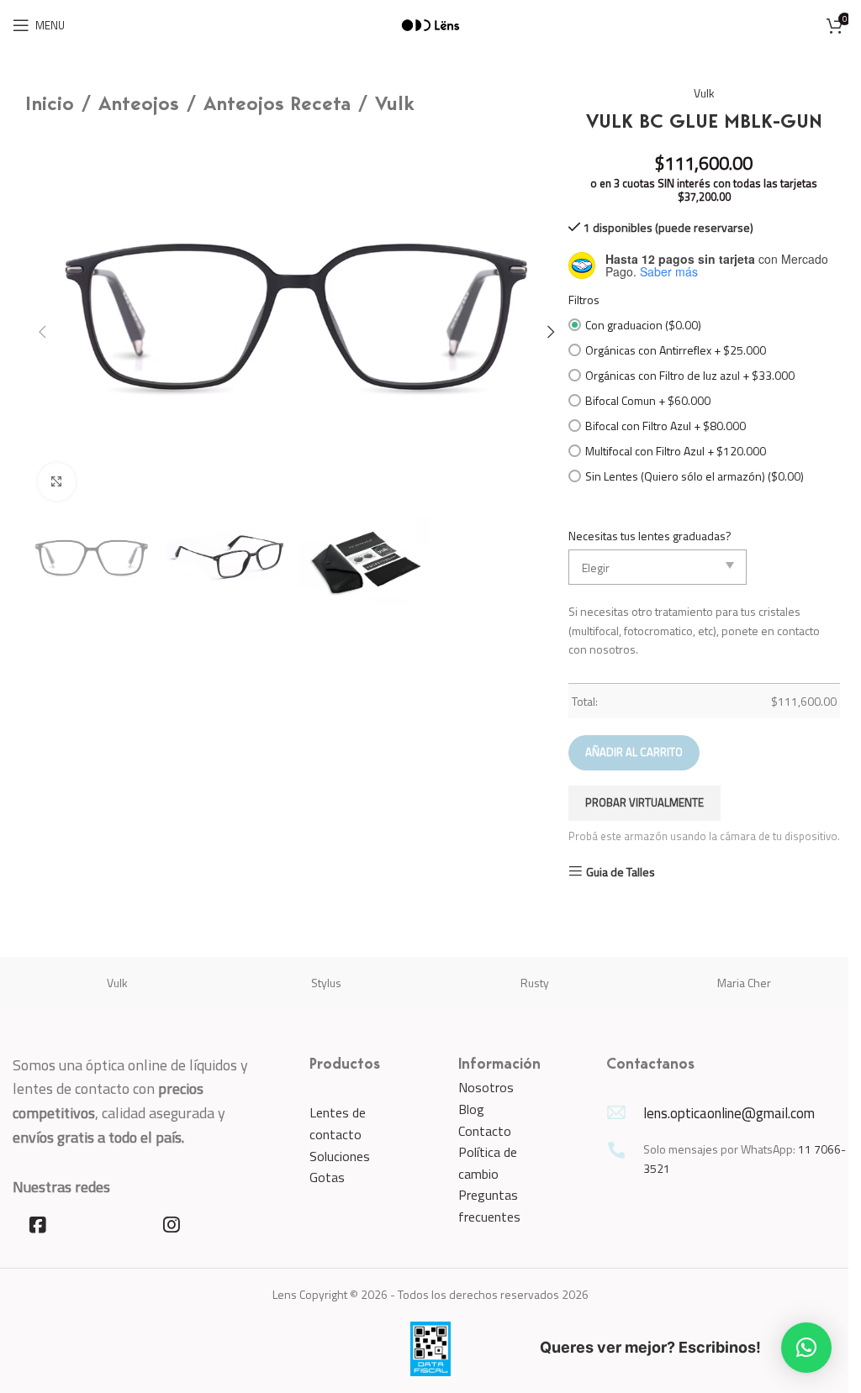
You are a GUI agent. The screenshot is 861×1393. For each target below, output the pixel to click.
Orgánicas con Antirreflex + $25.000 (675, 350)
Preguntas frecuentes (489, 1206)
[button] (42, 332)
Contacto (484, 1131)
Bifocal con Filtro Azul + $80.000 (665, 425)
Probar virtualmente (644, 802)
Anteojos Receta (277, 105)
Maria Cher (744, 982)
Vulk (395, 105)
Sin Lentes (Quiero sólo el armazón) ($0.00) (694, 476)
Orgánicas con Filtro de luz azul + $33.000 (690, 375)
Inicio (49, 105)
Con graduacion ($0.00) (643, 325)
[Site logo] (430, 24)
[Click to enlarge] (57, 482)
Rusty (534, 982)
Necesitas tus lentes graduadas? (650, 535)
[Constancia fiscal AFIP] (430, 1347)
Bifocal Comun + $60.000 (647, 400)
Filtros (584, 299)
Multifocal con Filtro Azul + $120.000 (675, 451)
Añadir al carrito (634, 752)
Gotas (327, 1177)
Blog (471, 1109)
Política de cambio (487, 1163)
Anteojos (138, 105)
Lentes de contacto (337, 1123)
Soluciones (339, 1156)
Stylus (326, 982)
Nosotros (486, 1087)
